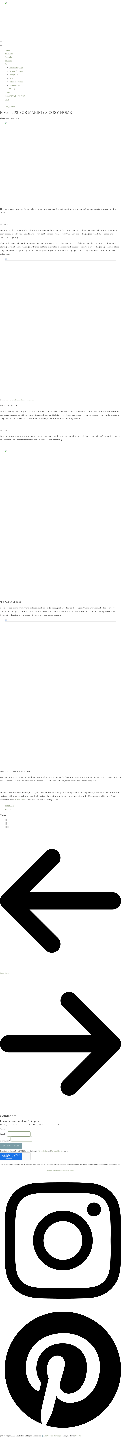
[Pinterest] (63, 1428)
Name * (3, 1129)
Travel (12, 89)
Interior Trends (16, 82)
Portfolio (8, 57)
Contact (8, 92)
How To (12, 78)
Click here (20, 800)
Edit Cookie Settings (52, 1436)
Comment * (5, 1141)
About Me (9, 53)
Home (7, 50)
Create (78, 1436)
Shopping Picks (15, 85)
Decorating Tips (16, 68)
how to (8, 809)
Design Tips (14, 75)
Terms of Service (57, 1151)
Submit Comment (11, 1146)
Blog (7, 64)
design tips (9, 805)
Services (8, 60)
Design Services (16, 71)
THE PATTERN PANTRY (15, 96)
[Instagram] (63, 1305)
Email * (3, 1134)
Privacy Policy (43, 1151)
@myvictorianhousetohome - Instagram (20, 400)
